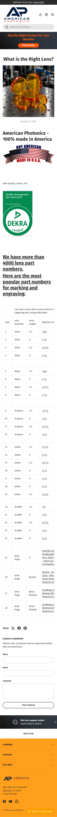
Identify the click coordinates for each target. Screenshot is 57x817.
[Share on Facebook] (19, 628)
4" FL (44, 355)
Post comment (28, 705)
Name (5, 654)
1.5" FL (45, 410)
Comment (7, 681)
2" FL (44, 339)
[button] (46, 15)
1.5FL (44, 331)
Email (5, 667)
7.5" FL (45, 494)
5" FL (44, 486)
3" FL (44, 470)
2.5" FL (45, 347)
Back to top (28, 733)
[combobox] (28, 27)
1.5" (44, 507)
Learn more (38, 2)
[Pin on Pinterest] (25, 628)
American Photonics (16, 810)
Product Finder (28, 45)
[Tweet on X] (13, 628)
